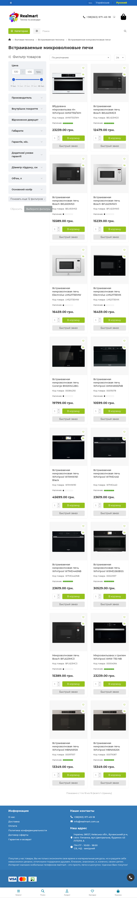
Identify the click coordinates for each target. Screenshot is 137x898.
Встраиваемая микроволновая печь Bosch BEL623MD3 (106, 109)
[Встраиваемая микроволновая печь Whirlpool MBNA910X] (68, 720)
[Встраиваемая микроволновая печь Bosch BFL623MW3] (109, 174)
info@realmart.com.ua (86, 821)
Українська (102, 2)
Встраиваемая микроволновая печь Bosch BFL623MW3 (106, 200)
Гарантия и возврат (20, 839)
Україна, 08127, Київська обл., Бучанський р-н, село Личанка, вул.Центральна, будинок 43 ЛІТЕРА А (101, 837)
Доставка (14, 821)
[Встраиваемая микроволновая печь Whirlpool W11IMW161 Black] (68, 447)
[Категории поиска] (36, 31)
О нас (11, 817)
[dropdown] (10, 3)
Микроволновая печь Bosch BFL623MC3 (65, 657)
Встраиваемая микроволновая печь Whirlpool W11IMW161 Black (65, 475)
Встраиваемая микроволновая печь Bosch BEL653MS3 (65, 200)
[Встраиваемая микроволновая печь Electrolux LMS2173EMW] (68, 265)
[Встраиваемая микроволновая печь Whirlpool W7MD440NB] (68, 542)
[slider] (14, 80)
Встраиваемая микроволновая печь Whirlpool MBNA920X (106, 746)
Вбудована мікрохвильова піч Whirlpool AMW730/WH (66, 109)
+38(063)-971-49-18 (98, 17)
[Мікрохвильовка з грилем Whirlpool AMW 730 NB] (109, 633)
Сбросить (16, 209)
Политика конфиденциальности (27, 830)
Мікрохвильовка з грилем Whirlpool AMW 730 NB (109, 657)
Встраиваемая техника (51, 39)
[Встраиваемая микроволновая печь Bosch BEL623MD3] (109, 83)
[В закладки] (83, 68)
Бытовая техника (24, 39)
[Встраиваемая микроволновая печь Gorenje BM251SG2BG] (68, 356)
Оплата (12, 825)
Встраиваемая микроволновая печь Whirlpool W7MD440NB (66, 568)
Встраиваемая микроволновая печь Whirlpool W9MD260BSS (108, 568)
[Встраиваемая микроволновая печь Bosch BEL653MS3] (68, 174)
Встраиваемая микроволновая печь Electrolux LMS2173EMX (107, 291)
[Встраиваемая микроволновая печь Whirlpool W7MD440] (109, 447)
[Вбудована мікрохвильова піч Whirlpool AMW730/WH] (68, 83)
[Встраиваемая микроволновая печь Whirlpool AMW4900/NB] (109, 356)
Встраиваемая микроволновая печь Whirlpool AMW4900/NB (108, 382)
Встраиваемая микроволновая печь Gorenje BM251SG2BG (65, 382)
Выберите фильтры (38, 209)
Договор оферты (18, 835)
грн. (90, 3)
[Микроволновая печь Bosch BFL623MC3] (68, 633)
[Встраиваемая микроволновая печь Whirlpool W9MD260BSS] (109, 542)
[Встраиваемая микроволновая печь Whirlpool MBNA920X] (109, 720)
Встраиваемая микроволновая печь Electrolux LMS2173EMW (66, 291)
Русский (121, 2)
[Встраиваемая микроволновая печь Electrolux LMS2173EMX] (109, 265)
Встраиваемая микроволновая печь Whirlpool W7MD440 (106, 473)
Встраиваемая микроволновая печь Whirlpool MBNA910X (65, 746)
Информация (18, 810)
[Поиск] (125, 31)
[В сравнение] (83, 74)
